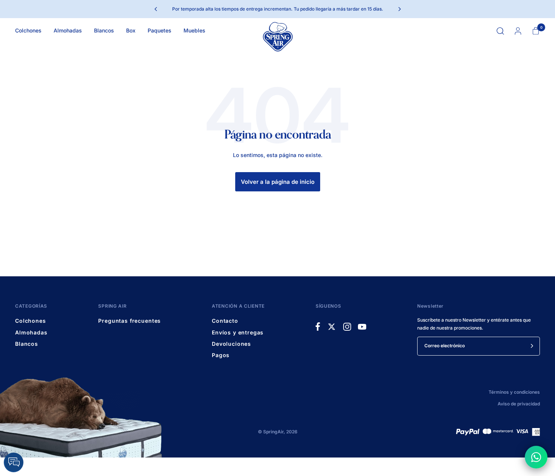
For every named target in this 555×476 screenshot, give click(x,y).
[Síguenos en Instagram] (347, 326)
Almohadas (68, 30)
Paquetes (159, 30)
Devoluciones (231, 343)
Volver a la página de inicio (277, 181)
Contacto (225, 320)
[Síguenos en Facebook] (318, 326)
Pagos (221, 355)
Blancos (104, 30)
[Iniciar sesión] (517, 30)
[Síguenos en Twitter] (331, 326)
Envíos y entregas (238, 332)
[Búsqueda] (500, 30)
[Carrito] (535, 30)
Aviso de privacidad (519, 404)
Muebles (194, 30)
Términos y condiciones (514, 392)
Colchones (28, 30)
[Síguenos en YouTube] (362, 326)
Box (131, 30)
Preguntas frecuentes (129, 320)
